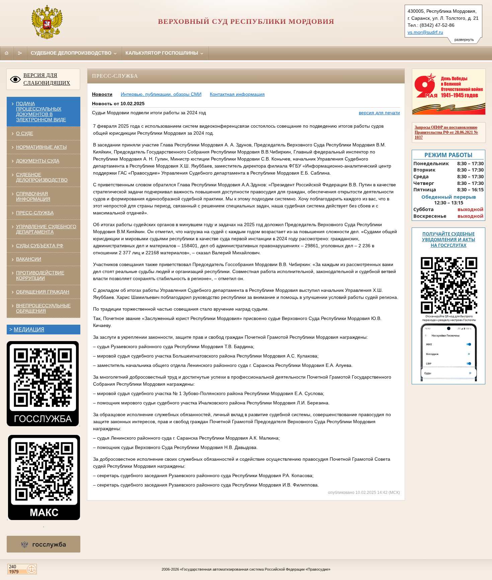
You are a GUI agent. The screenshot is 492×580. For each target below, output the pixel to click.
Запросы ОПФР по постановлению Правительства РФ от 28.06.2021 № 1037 (446, 132)
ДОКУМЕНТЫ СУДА (37, 161)
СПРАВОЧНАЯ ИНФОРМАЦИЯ (33, 196)
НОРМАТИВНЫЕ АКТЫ (41, 147)
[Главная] (6, 53)
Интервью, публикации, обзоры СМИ (161, 94)
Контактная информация (237, 94)
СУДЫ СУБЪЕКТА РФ (39, 245)
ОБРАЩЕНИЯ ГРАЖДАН (42, 292)
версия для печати (379, 112)
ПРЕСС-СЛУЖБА (35, 212)
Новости (102, 94)
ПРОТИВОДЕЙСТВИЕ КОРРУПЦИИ (40, 275)
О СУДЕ (24, 133)
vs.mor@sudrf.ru (425, 32)
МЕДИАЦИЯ (29, 329)
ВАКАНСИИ (28, 259)
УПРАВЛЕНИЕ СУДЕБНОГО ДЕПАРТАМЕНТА (46, 229)
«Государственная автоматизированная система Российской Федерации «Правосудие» (255, 569)
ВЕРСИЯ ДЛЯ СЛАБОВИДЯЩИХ (46, 79)
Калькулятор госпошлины (162, 53)
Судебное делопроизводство (72, 53)
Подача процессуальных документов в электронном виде (41, 111)
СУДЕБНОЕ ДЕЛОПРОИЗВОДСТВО (42, 177)
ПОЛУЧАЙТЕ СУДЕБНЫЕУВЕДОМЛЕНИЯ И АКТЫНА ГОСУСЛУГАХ (448, 239)
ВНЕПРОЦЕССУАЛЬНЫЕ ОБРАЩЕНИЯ (43, 308)
